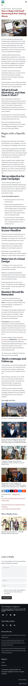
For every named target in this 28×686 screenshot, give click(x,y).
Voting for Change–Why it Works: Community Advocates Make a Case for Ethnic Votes (12, 463)
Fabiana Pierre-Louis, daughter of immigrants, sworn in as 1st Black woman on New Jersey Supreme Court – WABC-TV (13, 485)
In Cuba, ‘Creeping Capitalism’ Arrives (12, 418)
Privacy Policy (22, 679)
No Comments (18, 8)
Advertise (4, 665)
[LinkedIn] (10, 615)
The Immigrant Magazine (10, 607)
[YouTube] (14, 615)
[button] (26, 2)
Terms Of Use (23, 683)
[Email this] (3, 491)
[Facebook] (3, 615)
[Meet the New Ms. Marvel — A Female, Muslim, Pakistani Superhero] (14, 523)
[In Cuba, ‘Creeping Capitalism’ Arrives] (14, 410)
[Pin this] (16, 491)
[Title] (2, 1)
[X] (6, 615)
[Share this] (7, 491)
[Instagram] (14, 625)
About (3, 662)
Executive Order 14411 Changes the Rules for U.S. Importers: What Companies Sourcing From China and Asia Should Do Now (13, 643)
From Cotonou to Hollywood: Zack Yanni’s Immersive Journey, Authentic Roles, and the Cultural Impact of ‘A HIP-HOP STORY (13, 441)
